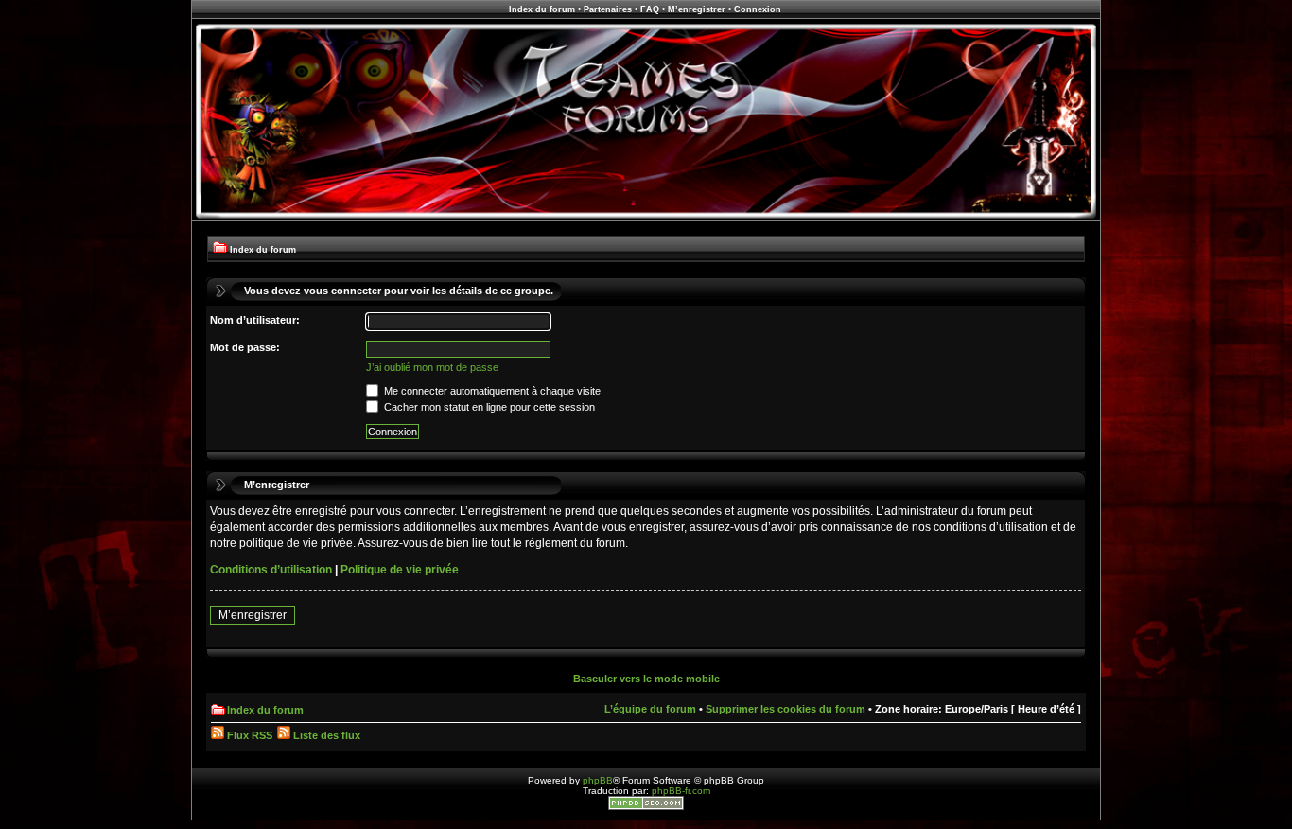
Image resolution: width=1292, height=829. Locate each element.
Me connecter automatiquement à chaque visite (491, 391)
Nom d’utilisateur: (255, 320)
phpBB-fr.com (681, 790)
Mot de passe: (245, 347)
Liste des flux (325, 735)
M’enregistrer (696, 9)
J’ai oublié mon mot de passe (432, 367)
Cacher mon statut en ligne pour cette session (488, 407)
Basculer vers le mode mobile (646, 678)
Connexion (757, 9)
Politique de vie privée (399, 569)
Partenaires (608, 9)
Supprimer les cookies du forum (785, 708)
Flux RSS (248, 735)
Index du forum (542, 9)
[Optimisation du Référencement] (646, 807)
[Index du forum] (646, 218)
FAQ (649, 9)
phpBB (598, 780)
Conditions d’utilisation (271, 569)
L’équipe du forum (650, 708)
